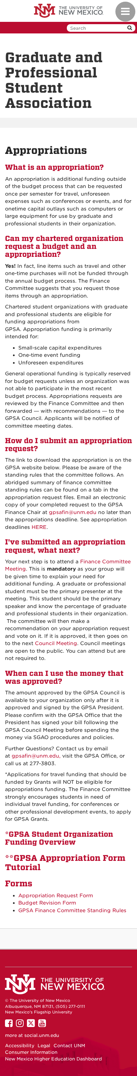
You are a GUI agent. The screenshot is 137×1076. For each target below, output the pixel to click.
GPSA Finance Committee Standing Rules (72, 910)
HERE (39, 527)
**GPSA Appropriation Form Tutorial (65, 862)
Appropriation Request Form (55, 896)
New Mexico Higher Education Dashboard (53, 1058)
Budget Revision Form (47, 903)
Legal (44, 1045)
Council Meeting (56, 643)
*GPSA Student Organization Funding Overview (59, 838)
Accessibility (19, 1045)
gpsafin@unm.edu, (36, 756)
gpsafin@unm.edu (72, 512)
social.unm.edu (41, 1035)
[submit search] (129, 28)
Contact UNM (69, 1045)
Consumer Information (31, 1052)
